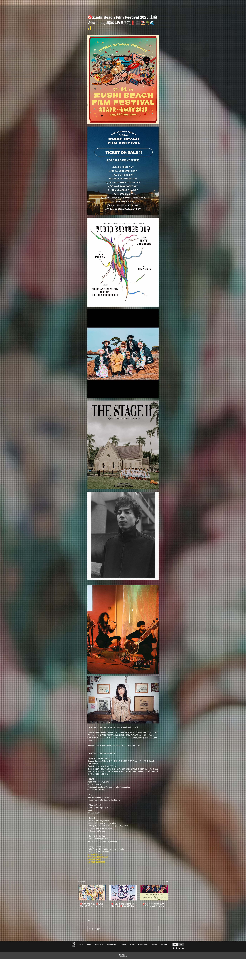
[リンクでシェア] (88, 868)
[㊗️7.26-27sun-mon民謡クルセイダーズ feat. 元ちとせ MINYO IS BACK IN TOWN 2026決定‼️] (154, 892)
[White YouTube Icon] (183, 948)
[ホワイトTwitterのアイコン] (180, 948)
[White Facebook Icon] (173, 948)
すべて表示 (164, 881)
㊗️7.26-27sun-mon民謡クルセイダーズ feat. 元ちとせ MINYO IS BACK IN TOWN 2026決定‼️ (154, 905)
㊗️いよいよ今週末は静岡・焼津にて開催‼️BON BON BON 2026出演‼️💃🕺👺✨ (123, 905)
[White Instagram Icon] (177, 948)
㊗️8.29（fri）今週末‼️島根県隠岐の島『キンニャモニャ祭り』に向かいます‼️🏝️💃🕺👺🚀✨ (91, 905)
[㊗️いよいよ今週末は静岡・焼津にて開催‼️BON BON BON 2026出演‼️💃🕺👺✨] (123, 892)
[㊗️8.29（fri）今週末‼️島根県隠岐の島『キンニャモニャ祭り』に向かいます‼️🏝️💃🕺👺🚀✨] (92, 892)
